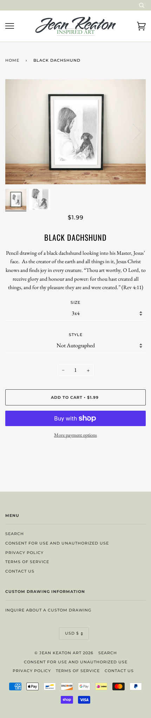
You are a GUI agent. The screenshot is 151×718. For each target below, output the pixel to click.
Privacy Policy (24, 552)
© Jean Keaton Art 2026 (63, 652)
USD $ (72, 633)
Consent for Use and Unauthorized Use (57, 543)
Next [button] (133, 131)
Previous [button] (17, 131)
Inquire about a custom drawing (48, 610)
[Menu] (9, 26)
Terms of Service (27, 561)
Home (12, 60)
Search (14, 533)
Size (75, 302)
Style (76, 334)
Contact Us (19, 571)
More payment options (75, 435)
